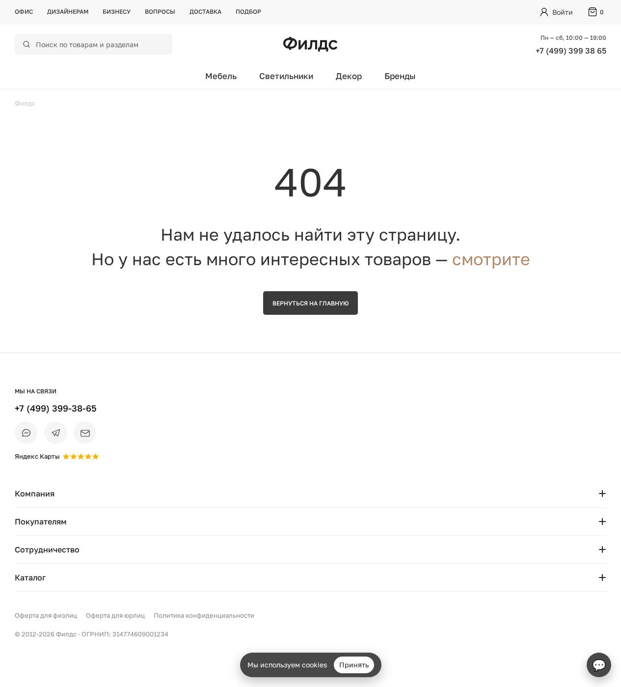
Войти (562, 12)
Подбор (248, 11)
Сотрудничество (47, 549)
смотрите (491, 259)
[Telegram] (55, 432)
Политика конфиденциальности (204, 615)
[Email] (85, 432)
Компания (34, 493)
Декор (349, 76)
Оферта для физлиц (46, 615)
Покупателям (41, 521)
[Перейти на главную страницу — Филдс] (310, 44)
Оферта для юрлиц (115, 615)
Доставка (205, 11)
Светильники (286, 76)
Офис (24, 11)
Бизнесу (117, 11)
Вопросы (160, 11)
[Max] (26, 432)
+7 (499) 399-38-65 (56, 408)
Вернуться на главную (310, 303)
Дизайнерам (67, 11)
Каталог (30, 577)
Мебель (221, 76)
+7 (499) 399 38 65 (571, 50)
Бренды (400, 76)
